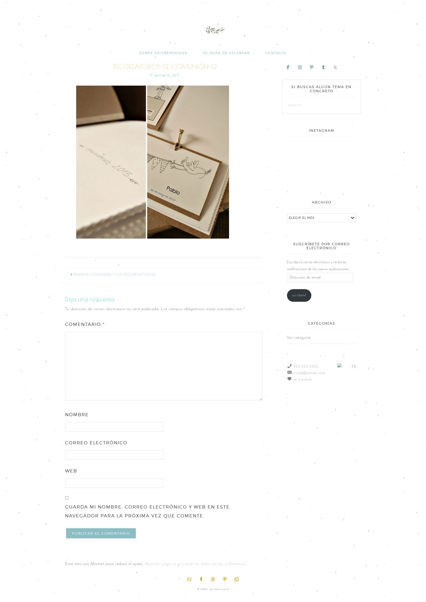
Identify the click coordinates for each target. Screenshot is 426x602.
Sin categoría (299, 338)
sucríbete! (299, 295)
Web (71, 470)
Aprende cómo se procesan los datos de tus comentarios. (196, 564)
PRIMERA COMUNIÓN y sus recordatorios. (114, 275)
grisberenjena (213, 30)
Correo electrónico (96, 442)
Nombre (77, 414)
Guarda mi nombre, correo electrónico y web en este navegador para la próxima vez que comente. (147, 511)
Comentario (85, 324)
